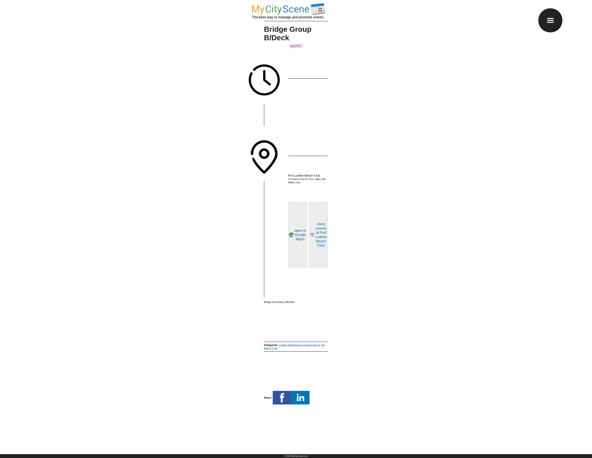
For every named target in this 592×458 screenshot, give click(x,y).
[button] (550, 20)
